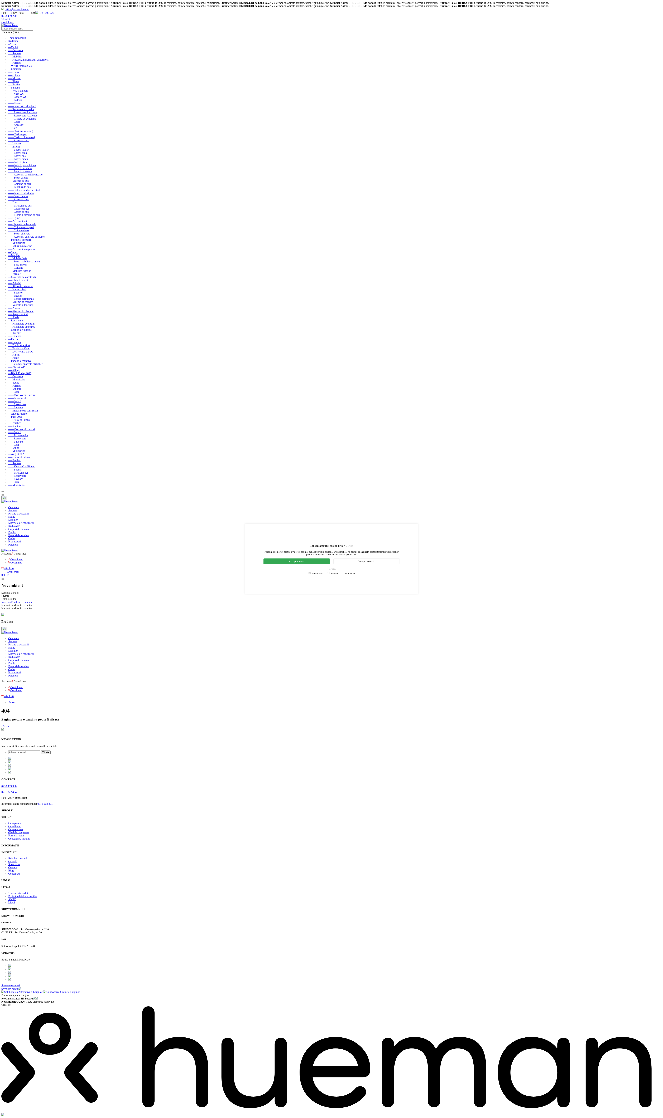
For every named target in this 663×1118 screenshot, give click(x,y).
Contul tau (14, 873)
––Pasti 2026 (15, 416)
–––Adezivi (14, 283)
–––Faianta (14, 75)
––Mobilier (14, 255)
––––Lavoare (15, 407)
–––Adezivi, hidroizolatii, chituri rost (28, 59)
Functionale (317, 573)
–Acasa (12, 44)
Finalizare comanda (21, 602)
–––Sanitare (14, 53)
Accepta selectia (366, 561)
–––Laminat (14, 342)
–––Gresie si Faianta (19, 419)
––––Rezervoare (17, 404)
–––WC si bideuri (18, 90)
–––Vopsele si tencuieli (20, 304)
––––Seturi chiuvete (19, 233)
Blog (11, 870)
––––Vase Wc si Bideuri (21, 395)
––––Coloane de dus (19, 183)
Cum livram (14, 826)
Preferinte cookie (10, 732)
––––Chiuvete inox (18, 230)
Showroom (14, 864)
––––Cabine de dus (18, 208)
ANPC (12, 899)
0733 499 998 (9, 786)
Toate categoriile (17, 37)
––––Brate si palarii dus (21, 193)
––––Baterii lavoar (18, 149)
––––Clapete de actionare (22, 118)
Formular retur (16, 835)
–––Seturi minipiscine (20, 245)
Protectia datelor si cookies (22, 896)
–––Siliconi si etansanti (20, 286)
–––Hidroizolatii (17, 289)
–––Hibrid (14, 354)
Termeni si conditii (18, 893)
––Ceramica (14, 68)
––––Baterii (14, 401)
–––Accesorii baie (18, 221)
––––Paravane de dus (20, 205)
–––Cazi (12, 127)
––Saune (13, 252)
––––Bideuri (15, 100)
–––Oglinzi (14, 218)
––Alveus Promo (17, 413)
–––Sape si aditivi (18, 314)
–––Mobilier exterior (19, 270)
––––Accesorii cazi (18, 140)
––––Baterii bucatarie (20, 168)
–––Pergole (14, 273)
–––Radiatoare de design (21, 323)
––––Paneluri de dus (19, 186)
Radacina (13, 41)
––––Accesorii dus (18, 199)
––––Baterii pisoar (18, 162)
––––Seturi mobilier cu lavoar (24, 261)
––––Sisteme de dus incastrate (24, 190)
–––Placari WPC (17, 367)
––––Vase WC (16, 93)
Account (6, 553)
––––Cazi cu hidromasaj (21, 137)
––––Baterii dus (17, 155)
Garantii (12, 861)
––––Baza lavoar (17, 264)
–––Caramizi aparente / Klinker (25, 363)
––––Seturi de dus (18, 196)
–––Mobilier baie (17, 258)
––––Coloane (15, 267)
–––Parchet (14, 62)
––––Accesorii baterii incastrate (25, 174)
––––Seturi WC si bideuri (22, 106)
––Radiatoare (15, 320)
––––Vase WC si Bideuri (21, 466)
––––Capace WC (17, 96)
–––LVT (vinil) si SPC (20, 351)
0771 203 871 (45, 803)
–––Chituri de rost (18, 280)
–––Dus (12, 202)
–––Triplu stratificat (19, 348)
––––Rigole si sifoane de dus (24, 214)
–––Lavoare (14, 143)
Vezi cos (6, 602)
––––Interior (15, 295)
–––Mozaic (14, 78)
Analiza (334, 573)
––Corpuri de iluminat (20, 329)
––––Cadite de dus (18, 211)
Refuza (332, 568)
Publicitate (350, 573)
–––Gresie (14, 72)
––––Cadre (14, 121)
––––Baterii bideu (18, 159)
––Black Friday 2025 (19, 373)
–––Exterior (14, 336)
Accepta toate (296, 561)
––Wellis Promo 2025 (20, 65)
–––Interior (14, 332)
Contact (12, 867)
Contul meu (7, 22)
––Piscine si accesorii (19, 239)
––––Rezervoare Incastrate (22, 112)
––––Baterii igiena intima (22, 165)
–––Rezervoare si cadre (21, 109)
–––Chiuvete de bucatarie (22, 224)
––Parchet (13, 339)
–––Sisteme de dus (18, 180)
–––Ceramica (15, 50)
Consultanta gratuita (19, 838)
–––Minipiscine (16, 242)
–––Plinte (13, 81)
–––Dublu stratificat (19, 345)
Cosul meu (16, 562)
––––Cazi (13, 391)
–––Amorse (14, 308)
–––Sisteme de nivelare (20, 311)
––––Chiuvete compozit (21, 227)
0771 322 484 (9, 792)
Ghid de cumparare (18, 832)
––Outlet (13, 47)
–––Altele (13, 317)
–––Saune (13, 382)
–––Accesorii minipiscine (22, 249)
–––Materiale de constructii (23, 410)
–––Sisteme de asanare (20, 301)
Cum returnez (15, 829)
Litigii (11, 902)
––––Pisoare (15, 103)
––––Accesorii (16, 124)
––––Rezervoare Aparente (22, 115)
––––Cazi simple (17, 134)
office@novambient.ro (17, 9)
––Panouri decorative (19, 360)
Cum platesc (15, 823)
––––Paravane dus (18, 398)
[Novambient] (9, 501)
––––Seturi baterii (18, 177)
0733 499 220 (46, 12)
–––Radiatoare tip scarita (21, 326)
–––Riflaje (14, 370)
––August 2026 (16, 454)
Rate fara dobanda (18, 858)
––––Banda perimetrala (21, 298)
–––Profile (14, 84)
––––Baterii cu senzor (20, 171)
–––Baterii (14, 146)
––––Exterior (15, 292)
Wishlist (5, 19)
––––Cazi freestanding (20, 131)
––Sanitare (14, 87)
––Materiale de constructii (22, 277)
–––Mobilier (15, 56)
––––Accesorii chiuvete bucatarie (26, 236)
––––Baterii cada (17, 152)
